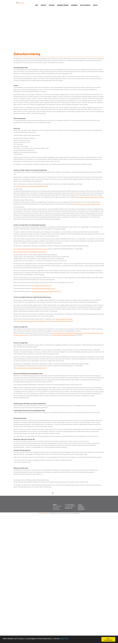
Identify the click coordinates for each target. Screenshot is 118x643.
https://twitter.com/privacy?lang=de (41, 285)
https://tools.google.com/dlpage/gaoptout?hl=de (89, 197)
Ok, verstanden (108, 639)
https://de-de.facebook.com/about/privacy (44, 288)
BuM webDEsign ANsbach (44, 513)
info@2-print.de (68, 508)
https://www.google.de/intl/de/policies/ (64, 335)
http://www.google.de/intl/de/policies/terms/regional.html (30, 249)
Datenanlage (81, 509)
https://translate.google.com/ (64, 319)
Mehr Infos (65, 638)
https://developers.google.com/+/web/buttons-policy (46, 291)
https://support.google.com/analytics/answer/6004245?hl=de (31, 186)
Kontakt (80, 505)
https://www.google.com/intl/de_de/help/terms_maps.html (30, 252)
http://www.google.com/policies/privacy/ (61, 321)
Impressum (81, 506)
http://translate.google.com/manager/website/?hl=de (32, 321)
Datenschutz (81, 508)
